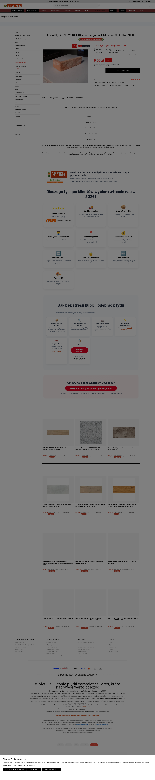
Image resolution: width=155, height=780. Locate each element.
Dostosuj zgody (34, 769)
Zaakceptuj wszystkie (51, 769)
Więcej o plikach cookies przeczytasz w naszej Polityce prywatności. (19, 765)
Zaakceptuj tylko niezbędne (14, 769)
